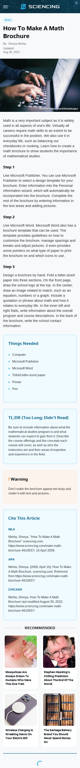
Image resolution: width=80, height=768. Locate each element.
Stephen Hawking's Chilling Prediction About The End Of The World (58, 677)
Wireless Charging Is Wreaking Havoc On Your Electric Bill (19, 734)
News (8, 20)
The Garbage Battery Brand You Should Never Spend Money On (58, 736)
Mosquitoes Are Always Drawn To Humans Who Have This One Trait (18, 677)
